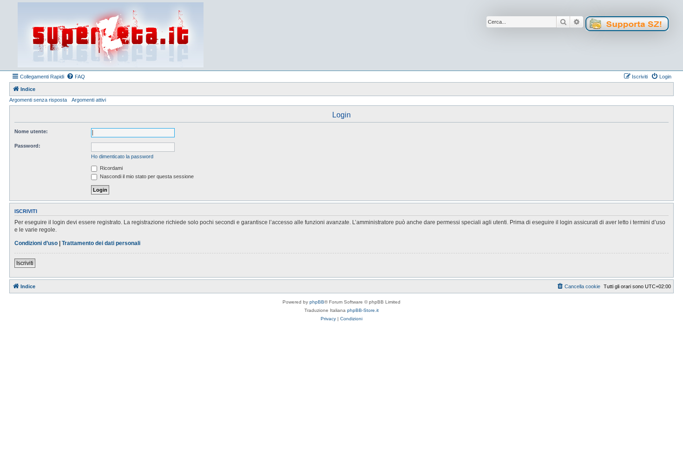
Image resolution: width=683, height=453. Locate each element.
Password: (27, 146)
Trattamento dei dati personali (101, 243)
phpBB (316, 301)
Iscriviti (24, 263)
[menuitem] (75, 76)
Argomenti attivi (89, 100)
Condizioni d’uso (36, 243)
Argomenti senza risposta (38, 100)
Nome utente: (31, 131)
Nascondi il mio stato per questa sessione (146, 176)
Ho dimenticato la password (122, 156)
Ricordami (111, 168)
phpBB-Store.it (363, 310)
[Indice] (111, 35)
